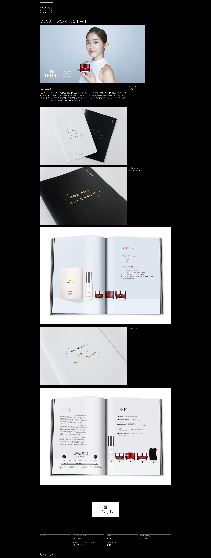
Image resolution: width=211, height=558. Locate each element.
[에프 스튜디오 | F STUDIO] (46, 9)
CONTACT (78, 21)
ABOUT (47, 21)
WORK (62, 21)
